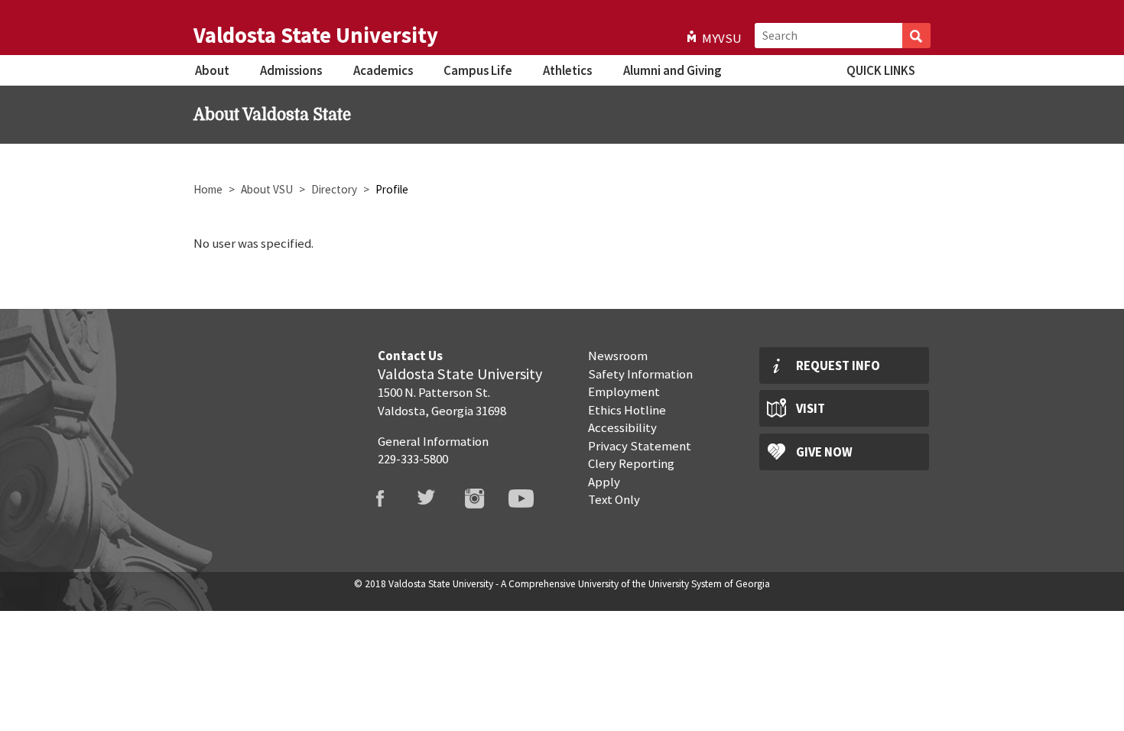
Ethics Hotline (627, 409)
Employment (624, 391)
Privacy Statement (639, 445)
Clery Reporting (631, 463)
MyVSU (722, 38)
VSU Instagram (484, 498)
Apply (604, 481)
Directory (334, 189)
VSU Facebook (389, 498)
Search (916, 35)
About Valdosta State (272, 115)
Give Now (824, 451)
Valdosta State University (315, 35)
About (212, 70)
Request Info (838, 365)
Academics (383, 70)
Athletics (567, 70)
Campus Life (477, 70)
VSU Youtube (530, 498)
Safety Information (640, 374)
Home (208, 189)
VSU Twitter (436, 498)
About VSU (267, 189)
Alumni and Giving (672, 70)
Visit (810, 408)
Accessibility (622, 427)
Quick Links (880, 70)
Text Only (614, 499)
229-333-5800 (413, 458)
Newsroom (618, 355)
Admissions (291, 70)
